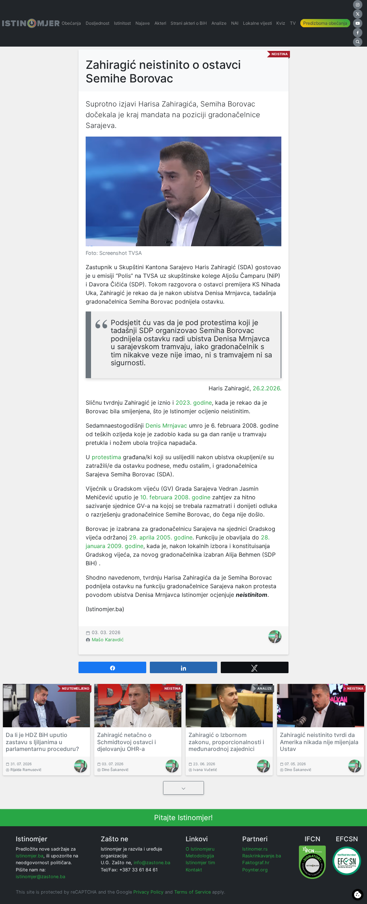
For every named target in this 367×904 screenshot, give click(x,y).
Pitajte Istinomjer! (183, 817)
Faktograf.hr (256, 862)
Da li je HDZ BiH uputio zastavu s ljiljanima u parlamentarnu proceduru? (42, 741)
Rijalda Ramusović (26, 769)
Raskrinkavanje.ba (261, 855)
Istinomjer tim (200, 862)
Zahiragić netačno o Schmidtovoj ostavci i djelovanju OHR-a (126, 741)
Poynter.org (255, 869)
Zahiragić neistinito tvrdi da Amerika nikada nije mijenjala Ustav (319, 741)
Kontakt (194, 869)
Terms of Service (192, 892)
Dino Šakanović (115, 769)
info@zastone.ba (152, 862)
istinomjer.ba (29, 855)
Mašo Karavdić (108, 639)
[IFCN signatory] (312, 862)
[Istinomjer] (30, 23)
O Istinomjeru (200, 849)
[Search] (357, 42)
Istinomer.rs (255, 849)
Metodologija (200, 855)
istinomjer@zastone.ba (40, 876)
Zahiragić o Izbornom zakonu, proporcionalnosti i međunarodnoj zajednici (226, 741)
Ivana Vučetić (205, 769)
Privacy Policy (148, 892)
